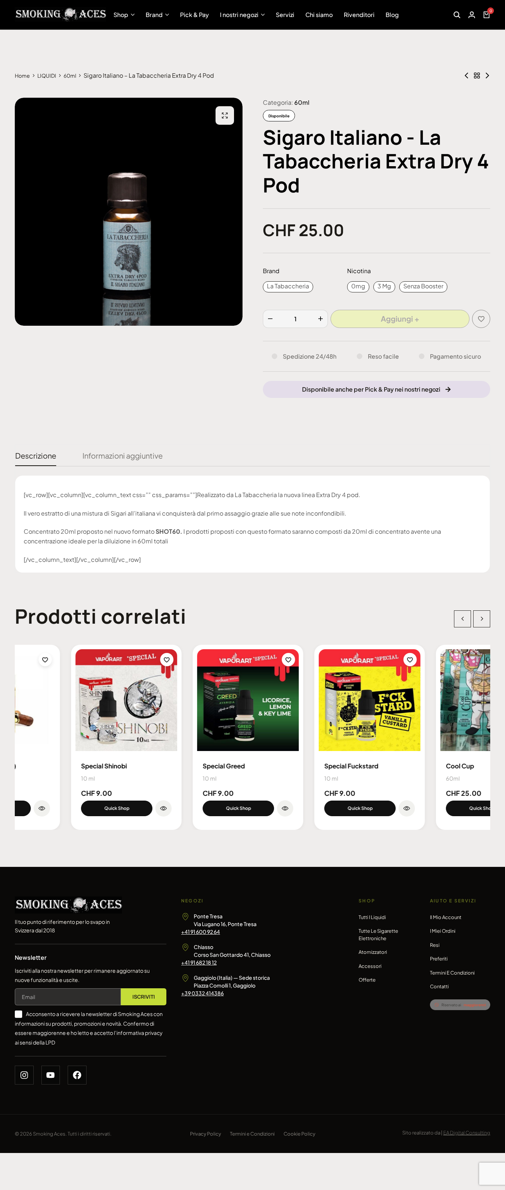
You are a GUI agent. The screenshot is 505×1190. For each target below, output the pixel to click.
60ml (70, 75)
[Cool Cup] (435, 700)
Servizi (285, 15)
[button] (288, 286)
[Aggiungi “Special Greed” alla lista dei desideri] (232, 659)
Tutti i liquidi (372, 917)
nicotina (359, 271)
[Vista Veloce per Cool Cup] (472, 808)
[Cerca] (457, 14)
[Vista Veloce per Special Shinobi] (107, 808)
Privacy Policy (205, 1134)
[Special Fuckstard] (313, 700)
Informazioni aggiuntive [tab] (122, 455)
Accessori (370, 966)
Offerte (367, 980)
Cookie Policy (299, 1134)
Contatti (439, 986)
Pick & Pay (194, 15)
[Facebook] (77, 1075)
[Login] (471, 14)
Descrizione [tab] (35, 455)
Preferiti (439, 959)
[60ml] (477, 75)
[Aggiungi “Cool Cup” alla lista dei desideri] (475, 659)
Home (22, 75)
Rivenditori (359, 15)
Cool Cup (404, 766)
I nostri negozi (239, 15)
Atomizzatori (373, 952)
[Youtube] (50, 1075)
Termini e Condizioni (452, 973)
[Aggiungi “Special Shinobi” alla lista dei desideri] (110, 659)
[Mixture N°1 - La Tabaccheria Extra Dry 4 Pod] (467, 75)
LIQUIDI (46, 75)
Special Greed (167, 766)
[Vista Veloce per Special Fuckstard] (350, 808)
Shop (120, 15)
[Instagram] (24, 1075)
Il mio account (445, 917)
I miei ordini (442, 931)
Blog (392, 15)
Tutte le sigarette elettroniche (378, 934)
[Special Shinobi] (70, 700)
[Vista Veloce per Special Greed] (229, 808)
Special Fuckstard (295, 766)
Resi (435, 945)
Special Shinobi (48, 766)
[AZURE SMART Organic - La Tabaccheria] (487, 75)
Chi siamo (319, 15)
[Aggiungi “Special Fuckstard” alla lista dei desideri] (353, 659)
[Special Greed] (192, 700)
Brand (154, 15)
